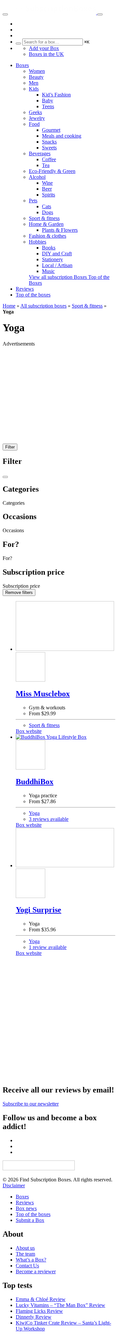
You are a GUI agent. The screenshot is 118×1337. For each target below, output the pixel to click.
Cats (46, 206)
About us (25, 1248)
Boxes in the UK (46, 54)
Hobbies (37, 242)
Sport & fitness (44, 218)
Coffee (49, 159)
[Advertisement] (59, 398)
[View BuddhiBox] (65, 737)
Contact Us (27, 1265)
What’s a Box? (31, 1259)
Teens (48, 106)
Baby (47, 100)
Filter (10, 447)
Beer (47, 189)
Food (34, 124)
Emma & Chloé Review (41, 1299)
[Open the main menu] (5, 14)
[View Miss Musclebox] (65, 626)
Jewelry (37, 118)
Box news (26, 1208)
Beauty (36, 77)
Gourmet (51, 130)
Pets (33, 200)
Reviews (25, 289)
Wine (47, 183)
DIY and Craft (57, 253)
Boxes (22, 65)
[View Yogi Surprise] (65, 848)
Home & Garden (46, 224)
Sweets (49, 147)
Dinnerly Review (33, 1317)
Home (9, 306)
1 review (48, 947)
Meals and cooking (61, 136)
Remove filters (19, 592)
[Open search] (100, 14)
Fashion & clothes (47, 236)
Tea (45, 165)
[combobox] (52, 42)
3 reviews (49, 819)
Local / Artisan (57, 265)
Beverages (39, 153)
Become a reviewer (36, 1271)
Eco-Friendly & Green (52, 171)
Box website (29, 731)
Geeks (35, 112)
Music (48, 271)
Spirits (48, 194)
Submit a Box (30, 1220)
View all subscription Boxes (58, 277)
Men (33, 83)
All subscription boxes (43, 306)
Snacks (49, 141)
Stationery (52, 259)
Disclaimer (14, 1185)
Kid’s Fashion (56, 94)
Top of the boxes (33, 294)
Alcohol (37, 177)
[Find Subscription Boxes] (53, 12)
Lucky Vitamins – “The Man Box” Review (60, 1305)
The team (25, 1254)
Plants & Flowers (60, 230)
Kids (34, 89)
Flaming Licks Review (39, 1311)
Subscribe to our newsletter (31, 1104)
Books (48, 247)
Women (37, 71)
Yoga (34, 813)
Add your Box (44, 48)
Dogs (47, 212)
